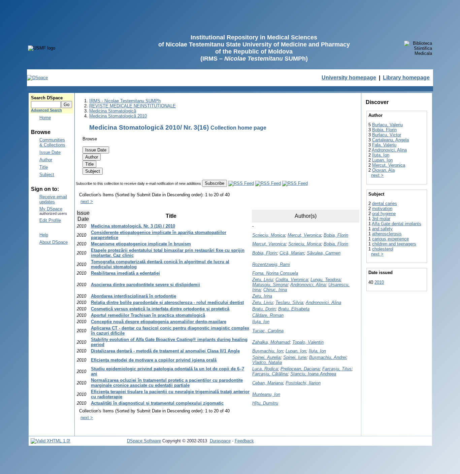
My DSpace (50, 208)
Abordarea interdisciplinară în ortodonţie (133, 296)
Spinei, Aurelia (266, 357)
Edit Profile (50, 220)
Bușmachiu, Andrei (327, 357)
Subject (46, 174)
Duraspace (220, 440)
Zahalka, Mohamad (271, 342)
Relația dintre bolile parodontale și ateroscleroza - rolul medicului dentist (167, 302)
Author (45, 159)
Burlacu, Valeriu (387, 124)
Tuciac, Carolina (268, 330)
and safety (382, 228)
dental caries (384, 203)
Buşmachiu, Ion (267, 350)
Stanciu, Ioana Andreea (313, 373)
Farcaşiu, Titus (337, 368)
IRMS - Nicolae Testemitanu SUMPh (125, 100)
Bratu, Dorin (263, 308)
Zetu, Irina (262, 296)
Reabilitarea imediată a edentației (125, 273)
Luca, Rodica (265, 368)
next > (86, 201)
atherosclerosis (387, 233)
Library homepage (406, 77)
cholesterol (382, 248)
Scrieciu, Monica (268, 235)
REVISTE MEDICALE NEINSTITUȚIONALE (132, 105)
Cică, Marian (292, 253)
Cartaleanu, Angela (390, 139)
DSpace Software (144, 440)
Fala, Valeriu (384, 144)
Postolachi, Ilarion (303, 382)
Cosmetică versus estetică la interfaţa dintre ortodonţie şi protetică (160, 308)
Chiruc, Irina (275, 289)
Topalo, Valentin (308, 342)
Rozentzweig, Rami (271, 264)
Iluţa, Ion (260, 321)
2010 (379, 282)
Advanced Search (46, 110)
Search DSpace (47, 97)
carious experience (390, 238)
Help (43, 234)
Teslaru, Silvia (289, 302)
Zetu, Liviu (262, 279)
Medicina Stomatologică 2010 (118, 115)
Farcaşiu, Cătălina (270, 373)
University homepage (349, 77)
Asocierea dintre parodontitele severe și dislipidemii (145, 284)
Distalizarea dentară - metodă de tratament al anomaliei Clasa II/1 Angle (165, 350)
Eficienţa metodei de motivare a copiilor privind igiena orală (154, 360)
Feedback (244, 440)
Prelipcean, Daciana (300, 368)
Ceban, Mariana (267, 382)
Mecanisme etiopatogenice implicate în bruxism (141, 243)
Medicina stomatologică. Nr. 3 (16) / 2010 (133, 226)
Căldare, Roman (268, 315)
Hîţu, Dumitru (265, 403)
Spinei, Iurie (294, 357)
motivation (382, 208)
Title (43, 167)
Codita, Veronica (291, 279)
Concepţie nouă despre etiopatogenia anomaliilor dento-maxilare (158, 321)
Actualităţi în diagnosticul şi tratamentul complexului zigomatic (157, 403)
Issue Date (50, 152)
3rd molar (381, 218)
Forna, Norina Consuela (275, 273)
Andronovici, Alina (308, 284)
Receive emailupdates (53, 199)
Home (45, 117)
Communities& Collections (52, 142)
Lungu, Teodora (325, 279)
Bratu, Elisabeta (293, 308)
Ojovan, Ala (383, 170)
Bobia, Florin (336, 235)
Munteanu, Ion (266, 394)
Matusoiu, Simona (270, 284)
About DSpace (53, 242)
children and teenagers (394, 243)
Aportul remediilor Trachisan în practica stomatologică (148, 315)
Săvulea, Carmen (323, 253)
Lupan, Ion (296, 350)
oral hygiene (384, 213)
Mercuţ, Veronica (304, 235)
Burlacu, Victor (386, 134)
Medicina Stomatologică (112, 110)
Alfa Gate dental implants (396, 223)
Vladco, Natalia (267, 362)
